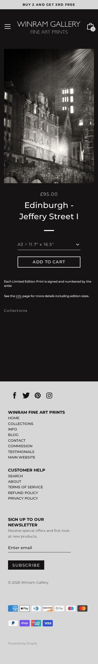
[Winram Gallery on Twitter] (26, 395)
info (19, 296)
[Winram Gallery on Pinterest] (38, 395)
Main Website (21, 457)
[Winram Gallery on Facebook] (15, 395)
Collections (15, 310)
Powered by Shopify (22, 643)
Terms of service (25, 487)
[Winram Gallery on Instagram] (49, 395)
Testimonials (21, 452)
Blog (13, 434)
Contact (16, 440)
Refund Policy (23, 493)
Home (13, 418)
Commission (20, 446)
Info (12, 429)
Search (15, 476)
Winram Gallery (34, 582)
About (14, 481)
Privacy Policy (23, 498)
